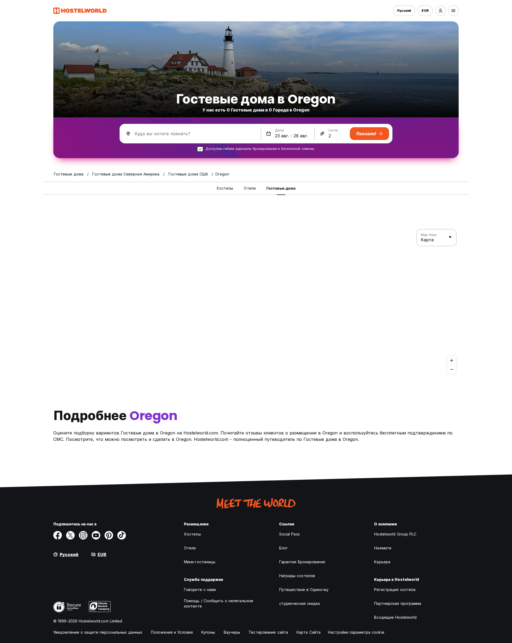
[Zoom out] (451, 369)
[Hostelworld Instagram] (83, 535)
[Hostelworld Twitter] (70, 535)
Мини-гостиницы (199, 562)
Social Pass (289, 534)
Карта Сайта (309, 632)
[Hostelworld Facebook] (57, 535)
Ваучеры (232, 632)
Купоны (208, 632)
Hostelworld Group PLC (395, 534)
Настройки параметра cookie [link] (356, 632)
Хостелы (192, 534)
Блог (283, 548)
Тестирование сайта (268, 632)
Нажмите (382, 548)
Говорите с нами (200, 589)
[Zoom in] (451, 360)
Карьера (382, 562)
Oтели (190, 548)
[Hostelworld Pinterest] (109, 535)
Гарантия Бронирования (302, 562)
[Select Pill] (440, 10)
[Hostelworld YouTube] (96, 535)
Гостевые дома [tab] (280, 188)
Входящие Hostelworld (395, 617)
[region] (256, 301)
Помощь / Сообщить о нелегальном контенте (218, 603)
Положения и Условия (172, 632)
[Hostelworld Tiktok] (121, 535)
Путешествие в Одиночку (304, 589)
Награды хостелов (297, 575)
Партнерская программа (397, 603)
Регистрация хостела (394, 589)
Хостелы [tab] (225, 188)
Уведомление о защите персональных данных (97, 632)
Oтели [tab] (250, 188)
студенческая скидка (299, 603)
